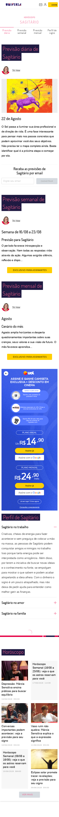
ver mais (27, 794)
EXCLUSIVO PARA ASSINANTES (30, 270)
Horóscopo (29, 17)
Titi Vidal (16, 70)
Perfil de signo (52, 32)
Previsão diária (6, 32)
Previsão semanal (21, 32)
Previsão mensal (37, 32)
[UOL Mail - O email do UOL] (41, 4)
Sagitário (29, 22)
